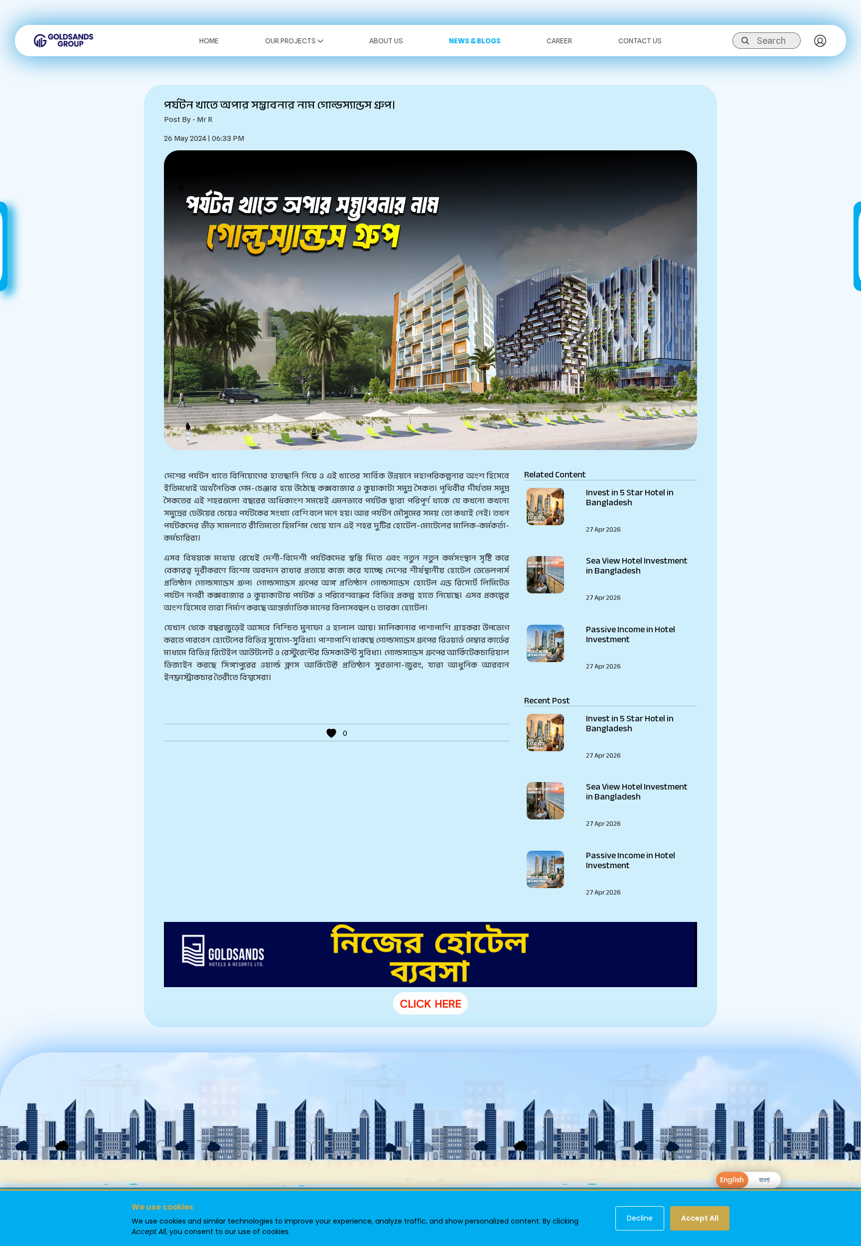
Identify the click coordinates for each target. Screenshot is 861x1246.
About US (386, 41)
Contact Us (640, 41)
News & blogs (475, 41)
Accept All (699, 1218)
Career (559, 41)
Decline (640, 1218)
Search (771, 40)
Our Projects (291, 41)
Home (209, 41)
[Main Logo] (64, 39)
